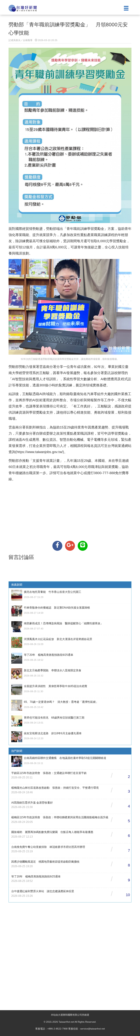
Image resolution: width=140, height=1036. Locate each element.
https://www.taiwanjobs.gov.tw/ (40, 452)
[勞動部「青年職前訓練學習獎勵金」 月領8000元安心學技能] (57, 546)
